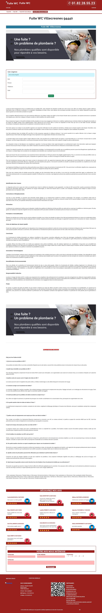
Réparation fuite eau (71, 593)
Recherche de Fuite (71, 591)
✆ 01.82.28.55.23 (81, 3)
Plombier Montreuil (71, 594)
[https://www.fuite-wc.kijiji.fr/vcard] (58, 589)
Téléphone (10, 86)
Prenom (9, 82)
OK (79, 609)
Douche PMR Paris (70, 600)
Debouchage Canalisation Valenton (75, 596)
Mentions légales (10, 578)
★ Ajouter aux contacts (72, 604)
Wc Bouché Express (71, 589)
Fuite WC (8, 7)
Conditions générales (34, 578)
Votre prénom (41, 554)
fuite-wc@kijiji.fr (28, 591)
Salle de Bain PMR (70, 598)
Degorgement (69, 585)
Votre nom (11, 554)
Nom (9, 79)
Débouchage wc (70, 587)
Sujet (9, 90)
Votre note (70, 554)
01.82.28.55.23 (30, 593)
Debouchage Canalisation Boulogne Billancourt (79, 602)
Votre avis (11, 559)
